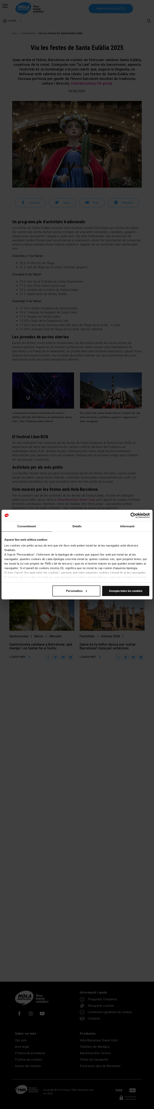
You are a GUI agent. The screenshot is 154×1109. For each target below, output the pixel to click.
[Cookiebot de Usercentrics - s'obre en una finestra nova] (133, 515)
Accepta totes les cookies (125, 590)
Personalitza (74, 590)
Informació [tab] (127, 526)
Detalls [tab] (77, 526)
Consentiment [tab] (26, 526)
